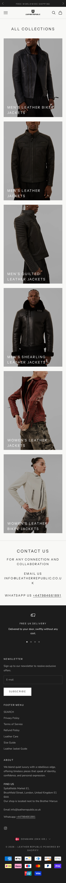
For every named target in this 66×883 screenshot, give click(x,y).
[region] (33, 624)
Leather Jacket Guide (15, 748)
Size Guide (10, 742)
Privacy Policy (11, 718)
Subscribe (17, 691)
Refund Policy (11, 730)
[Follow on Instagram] (5, 828)
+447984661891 (47, 595)
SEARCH (9, 712)
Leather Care (11, 736)
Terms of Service (13, 724)
